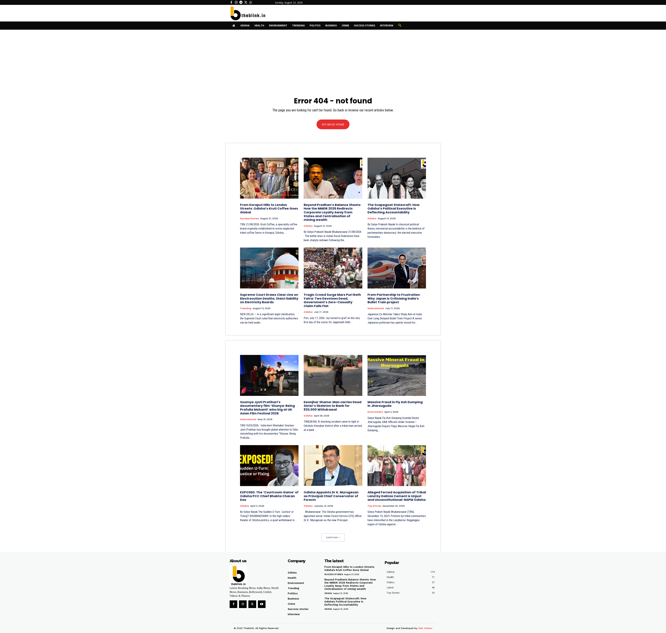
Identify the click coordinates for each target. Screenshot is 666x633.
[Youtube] (262, 604)
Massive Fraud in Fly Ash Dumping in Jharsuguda (395, 404)
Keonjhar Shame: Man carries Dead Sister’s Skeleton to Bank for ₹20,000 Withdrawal (332, 406)
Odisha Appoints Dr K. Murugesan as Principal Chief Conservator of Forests (331, 496)
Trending (245, 308)
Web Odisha (425, 628)
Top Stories (374, 506)
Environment (375, 412)
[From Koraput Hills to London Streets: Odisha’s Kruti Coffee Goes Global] (269, 178)
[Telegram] (240, 2)
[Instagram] (236, 2)
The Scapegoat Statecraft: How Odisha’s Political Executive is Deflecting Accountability (394, 208)
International (376, 308)
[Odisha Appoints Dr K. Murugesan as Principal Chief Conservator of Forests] (333, 465)
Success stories (249, 218)
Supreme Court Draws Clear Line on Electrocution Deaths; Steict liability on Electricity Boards (269, 298)
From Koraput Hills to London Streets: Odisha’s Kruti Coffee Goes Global (269, 208)
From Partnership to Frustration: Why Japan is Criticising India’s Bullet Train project (394, 298)
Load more (332, 537)
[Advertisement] (333, 55)
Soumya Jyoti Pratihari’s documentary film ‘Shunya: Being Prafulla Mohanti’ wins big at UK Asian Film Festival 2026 (267, 407)
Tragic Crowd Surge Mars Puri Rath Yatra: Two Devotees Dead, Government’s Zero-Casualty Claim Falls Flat (332, 300)
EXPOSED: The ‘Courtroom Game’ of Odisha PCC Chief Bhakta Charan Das (269, 496)
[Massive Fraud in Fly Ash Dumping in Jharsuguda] (397, 375)
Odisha (308, 226)
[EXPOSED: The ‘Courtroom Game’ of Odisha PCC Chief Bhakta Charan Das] (269, 465)
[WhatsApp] (250, 2)
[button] (400, 25)
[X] (245, 2)
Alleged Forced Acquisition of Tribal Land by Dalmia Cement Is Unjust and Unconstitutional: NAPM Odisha (397, 496)
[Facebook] (231, 2)
